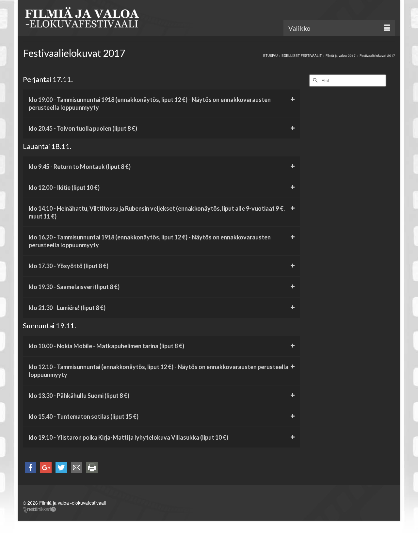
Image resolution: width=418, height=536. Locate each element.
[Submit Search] (314, 80)
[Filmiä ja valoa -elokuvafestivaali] (81, 19)
